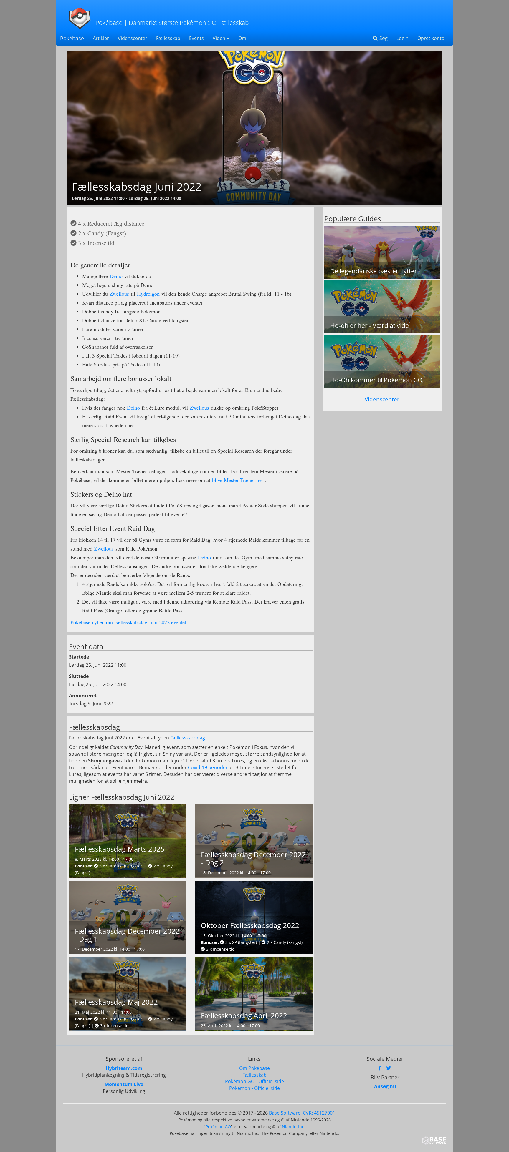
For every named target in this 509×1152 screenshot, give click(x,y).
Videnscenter (132, 38)
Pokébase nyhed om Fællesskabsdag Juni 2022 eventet (128, 622)
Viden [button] (220, 38)
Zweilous (119, 293)
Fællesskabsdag (187, 737)
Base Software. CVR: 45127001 (302, 1113)
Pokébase (72, 38)
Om (242, 38)
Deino (116, 276)
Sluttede (79, 676)
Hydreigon (148, 293)
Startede (79, 657)
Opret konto (430, 38)
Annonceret (83, 695)
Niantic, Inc (293, 1126)
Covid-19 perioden (208, 767)
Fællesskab (168, 38)
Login (402, 38)
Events (196, 38)
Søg (383, 38)
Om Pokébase (254, 1068)
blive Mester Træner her (237, 479)
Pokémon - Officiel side (254, 1088)
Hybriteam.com (124, 1068)
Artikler (101, 38)
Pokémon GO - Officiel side (254, 1081)
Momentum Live (124, 1084)
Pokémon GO (218, 1126)
